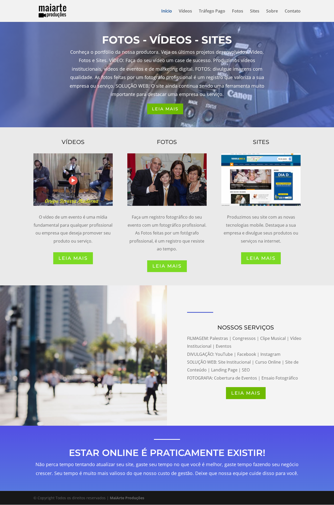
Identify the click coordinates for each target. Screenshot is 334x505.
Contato (293, 11)
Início (166, 11)
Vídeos (185, 11)
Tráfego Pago (212, 11)
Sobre (272, 11)
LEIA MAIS (165, 108)
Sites (254, 11)
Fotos (237, 11)
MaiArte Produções (127, 497)
